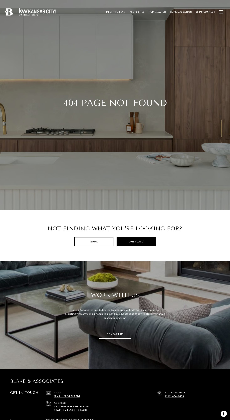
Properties (137, 12)
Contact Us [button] (115, 334)
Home (94, 241)
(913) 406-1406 (174, 396)
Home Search (136, 241)
